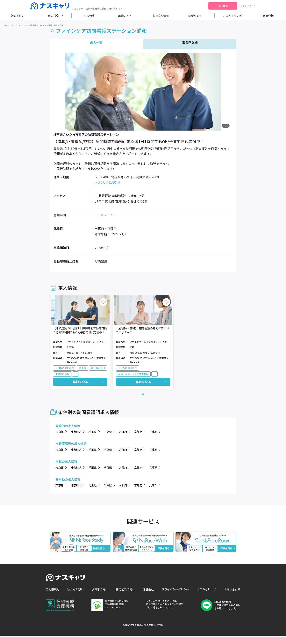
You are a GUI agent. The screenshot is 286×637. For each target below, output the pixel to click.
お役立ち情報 (161, 16)
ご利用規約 (52, 589)
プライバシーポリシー (175, 589)
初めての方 (18, 16)
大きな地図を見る (106, 182)
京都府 (138, 432)
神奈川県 (76, 432)
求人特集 (89, 16)
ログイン (246, 6)
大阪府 (123, 432)
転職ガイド (125, 16)
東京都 (59, 432)
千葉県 (108, 432)
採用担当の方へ (125, 589)
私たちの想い (75, 589)
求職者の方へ (100, 589)
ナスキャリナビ (232, 16)
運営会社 (148, 589)
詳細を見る (80, 381)
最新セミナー (196, 16)
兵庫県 (153, 432)
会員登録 (222, 6)
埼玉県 (93, 432)
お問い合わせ (232, 589)
